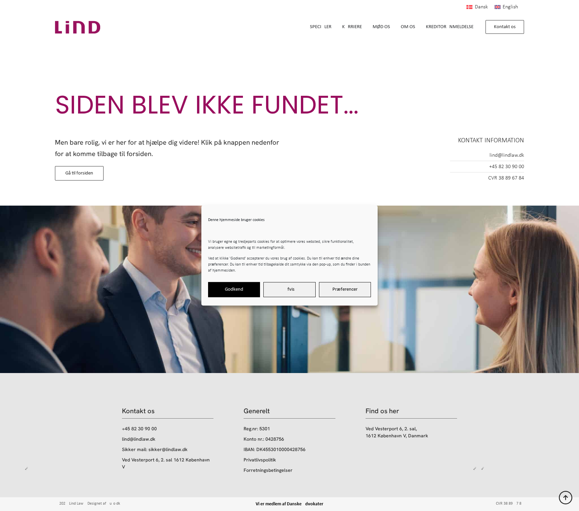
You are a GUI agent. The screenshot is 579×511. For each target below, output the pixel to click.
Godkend (234, 289)
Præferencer (345, 289)
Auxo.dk (113, 504)
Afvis (289, 289)
